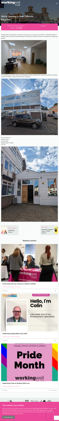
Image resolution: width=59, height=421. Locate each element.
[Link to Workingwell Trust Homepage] (10, 3)
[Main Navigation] (57, 3)
